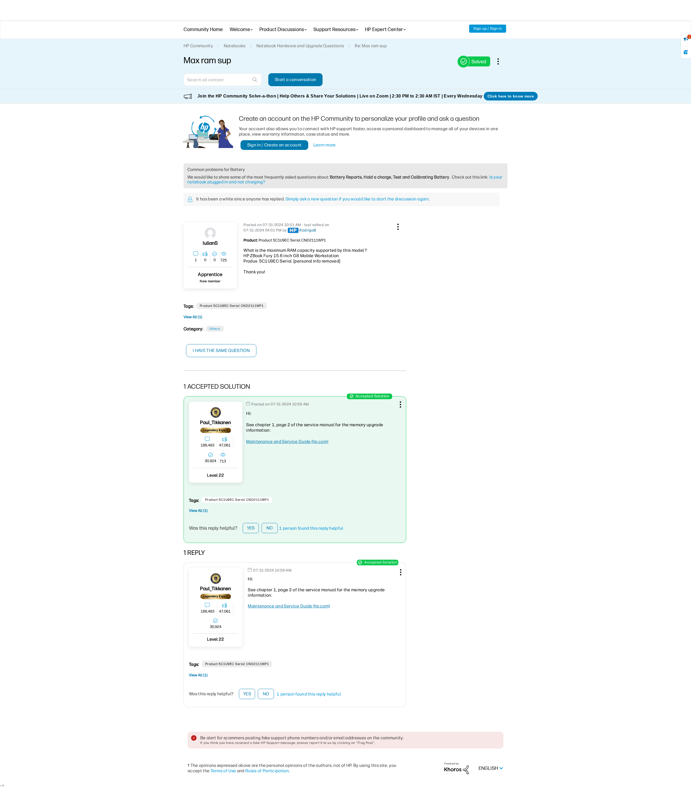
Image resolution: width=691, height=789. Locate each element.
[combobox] (223, 79)
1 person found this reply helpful (311, 528)
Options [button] (501, 61)
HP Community (198, 45)
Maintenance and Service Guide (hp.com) (287, 441)
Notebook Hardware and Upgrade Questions (300, 45)
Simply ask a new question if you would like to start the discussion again (357, 199)
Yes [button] (251, 528)
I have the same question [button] (221, 350)
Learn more (324, 144)
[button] (397, 225)
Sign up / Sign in (487, 28)
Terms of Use (223, 770)
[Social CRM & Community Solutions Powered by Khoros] (456, 768)
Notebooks (235, 45)
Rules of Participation (267, 770)
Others (215, 329)
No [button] (269, 528)
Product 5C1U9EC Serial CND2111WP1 (232, 306)
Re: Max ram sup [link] (371, 45)
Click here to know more (510, 96)
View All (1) (193, 317)
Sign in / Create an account (274, 144)
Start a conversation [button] (295, 79)
